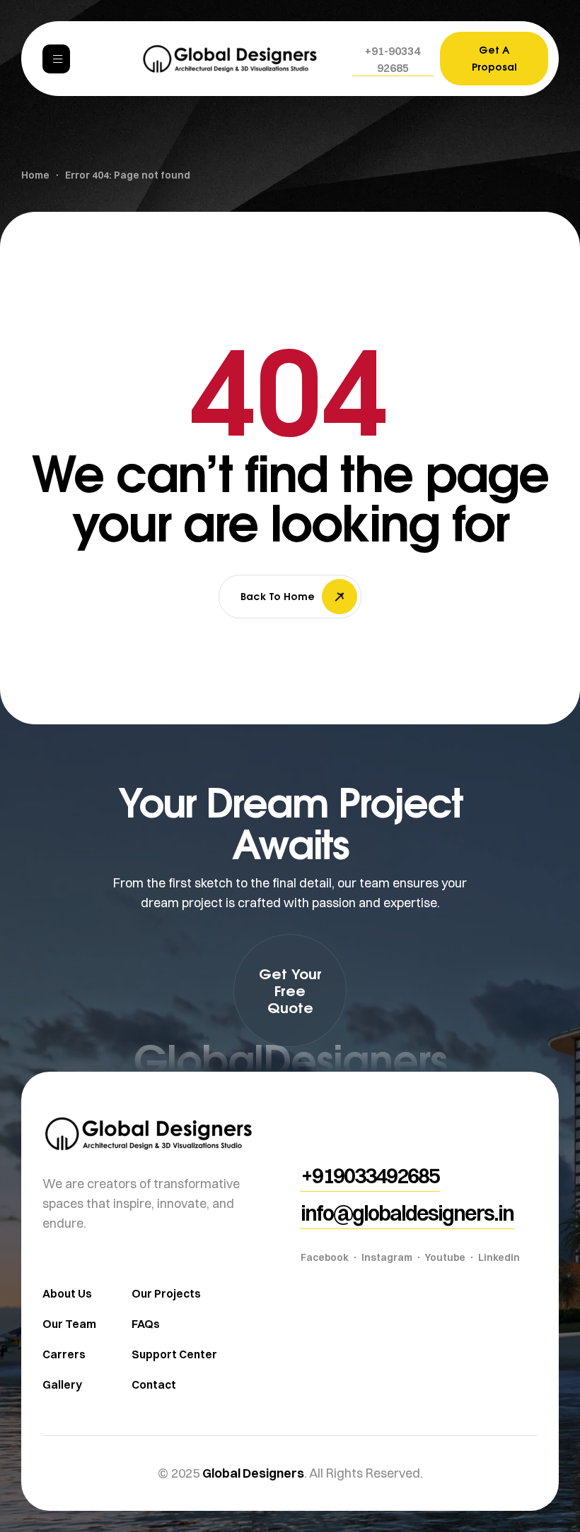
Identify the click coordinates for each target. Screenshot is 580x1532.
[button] (393, 59)
